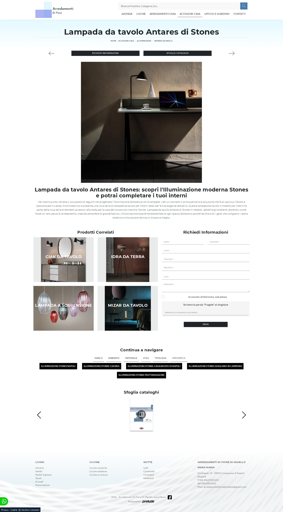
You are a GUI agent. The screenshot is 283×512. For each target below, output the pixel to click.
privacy (223, 297)
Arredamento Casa (163, 13)
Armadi (39, 481)
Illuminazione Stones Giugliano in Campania (215, 366)
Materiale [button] (131, 358)
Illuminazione (144, 41)
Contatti (239, 13)
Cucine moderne (98, 471)
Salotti (38, 471)
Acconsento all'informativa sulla (207, 297)
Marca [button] (99, 358)
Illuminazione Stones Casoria (102, 366)
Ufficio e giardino (217, 13)
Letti (145, 467)
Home (113, 41)
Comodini (148, 474)
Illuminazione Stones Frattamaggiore (142, 375)
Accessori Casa (190, 13)
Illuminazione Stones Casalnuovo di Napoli (154, 366)
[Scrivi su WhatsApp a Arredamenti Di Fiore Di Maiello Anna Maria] (4, 501)
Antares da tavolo (163, 41)
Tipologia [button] (160, 358)
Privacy (5, 510)
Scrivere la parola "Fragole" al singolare (205, 304)
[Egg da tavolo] (51, 53)
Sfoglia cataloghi (178, 53)
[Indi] (232, 53)
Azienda (127, 13)
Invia (206, 324)
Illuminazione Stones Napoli (58, 366)
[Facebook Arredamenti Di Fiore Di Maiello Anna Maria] (170, 497)
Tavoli (38, 478)
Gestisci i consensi (30, 510)
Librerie (39, 467)
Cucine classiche (98, 467)
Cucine (141, 13)
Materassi (148, 478)
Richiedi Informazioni (105, 53)
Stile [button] (146, 358)
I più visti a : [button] (179, 358)
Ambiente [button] (114, 358)
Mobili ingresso (43, 474)
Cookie (14, 510)
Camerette (149, 471)
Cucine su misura (98, 474)
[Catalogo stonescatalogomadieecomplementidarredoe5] (141, 414)
